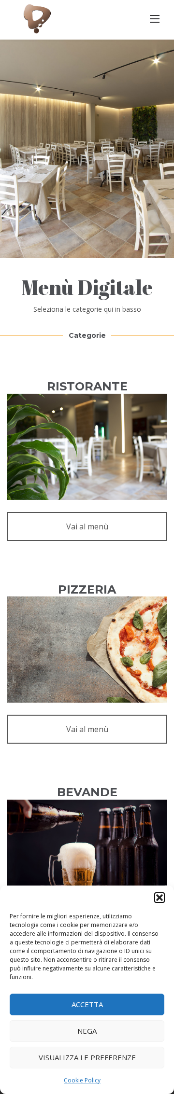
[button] (159, 897)
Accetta (87, 1004)
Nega (87, 1031)
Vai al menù (87, 526)
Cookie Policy (82, 1080)
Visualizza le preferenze (87, 1057)
